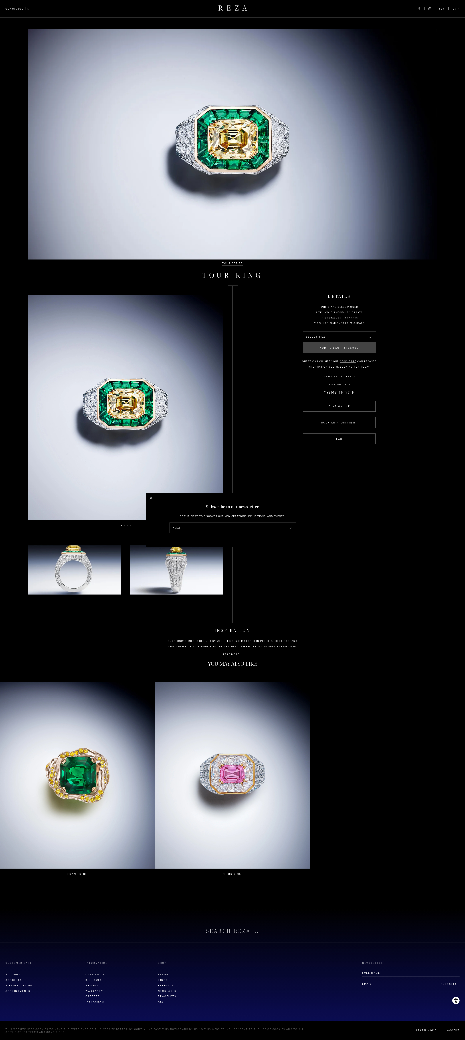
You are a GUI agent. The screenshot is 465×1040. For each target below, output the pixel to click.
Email (178, 528)
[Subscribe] (291, 528)
